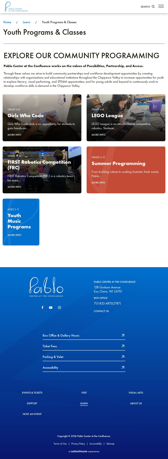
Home (7, 22)
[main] (84, 140)
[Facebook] (42, 307)
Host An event (32, 414)
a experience (84, 451)
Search (145, 6)
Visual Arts (136, 392)
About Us (136, 403)
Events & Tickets (32, 392)
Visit (84, 392)
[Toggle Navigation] (161, 6)
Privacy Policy (78, 443)
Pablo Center (16, 7)
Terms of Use (60, 443)
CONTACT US (101, 311)
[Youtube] (50, 307)
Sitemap (110, 443)
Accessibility (96, 443)
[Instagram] (59, 307)
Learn (26, 22)
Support (32, 403)
